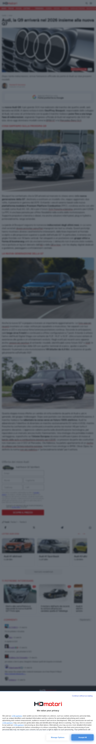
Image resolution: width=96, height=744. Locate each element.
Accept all (82, 737)
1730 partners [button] (17, 716)
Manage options (57, 737)
